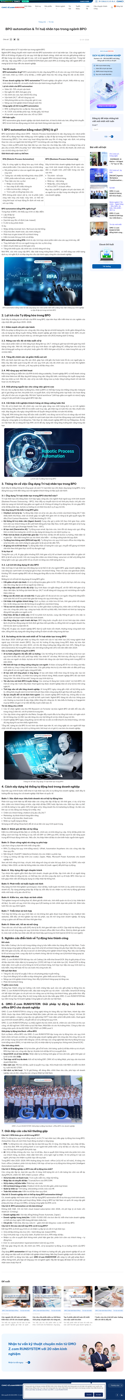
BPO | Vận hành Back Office (10, 1310)
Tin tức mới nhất (115, 224)
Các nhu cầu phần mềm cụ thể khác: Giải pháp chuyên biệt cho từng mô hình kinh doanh (47, 1318)
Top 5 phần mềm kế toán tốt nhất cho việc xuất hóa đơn (77, 1318)
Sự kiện (112, 188)
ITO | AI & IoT (114, 154)
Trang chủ (42, 22)
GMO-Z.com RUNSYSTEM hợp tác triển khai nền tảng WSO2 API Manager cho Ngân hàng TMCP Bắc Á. (116, 215)
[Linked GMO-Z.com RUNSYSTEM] (121, 1395)
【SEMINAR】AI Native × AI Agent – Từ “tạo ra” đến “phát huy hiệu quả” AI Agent (116, 161)
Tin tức (51, 22)
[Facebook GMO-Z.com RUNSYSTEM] (117, 1395)
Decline (89, 1395)
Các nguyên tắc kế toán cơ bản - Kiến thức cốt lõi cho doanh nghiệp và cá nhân (15, 1318)
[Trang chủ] (13, 7)
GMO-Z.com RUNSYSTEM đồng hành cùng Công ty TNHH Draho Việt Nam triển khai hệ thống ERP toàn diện (115, 230)
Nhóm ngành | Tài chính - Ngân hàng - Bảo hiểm (116, 204)
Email (95, 125)
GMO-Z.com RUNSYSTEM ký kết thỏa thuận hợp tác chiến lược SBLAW (115, 193)
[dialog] (64, 1391)
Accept (98, 1395)
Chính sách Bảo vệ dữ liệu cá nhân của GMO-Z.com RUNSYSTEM (46, 1390)
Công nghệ (113, 156)
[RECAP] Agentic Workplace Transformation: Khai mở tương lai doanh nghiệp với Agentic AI (116, 178)
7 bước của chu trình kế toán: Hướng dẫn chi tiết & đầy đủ (109, 1318)
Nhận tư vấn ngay (15, 1362)
